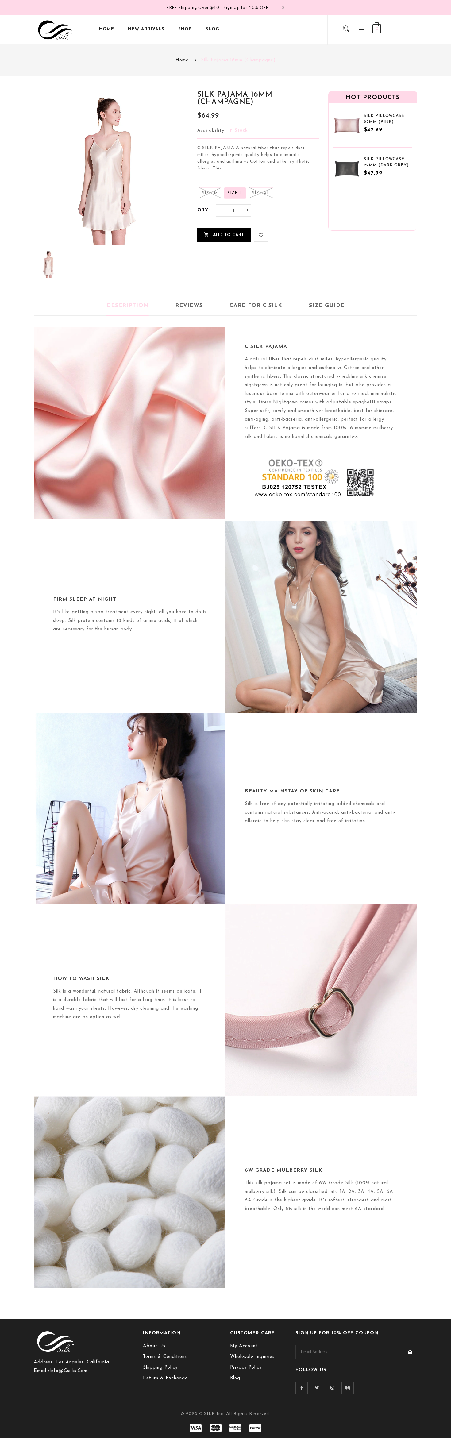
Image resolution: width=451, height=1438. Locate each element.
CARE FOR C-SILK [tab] (255, 306)
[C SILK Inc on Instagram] (332, 1388)
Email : (41, 1371)
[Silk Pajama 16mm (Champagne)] (49, 264)
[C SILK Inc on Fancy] (347, 1388)
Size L (235, 193)
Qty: (203, 210)
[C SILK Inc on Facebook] (301, 1388)
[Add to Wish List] (261, 235)
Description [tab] (127, 306)
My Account (244, 1346)
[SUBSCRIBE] (410, 1352)
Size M (210, 193)
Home (182, 60)
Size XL (261, 193)
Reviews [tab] (189, 306)
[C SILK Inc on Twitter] (317, 1388)
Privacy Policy (246, 1367)
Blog (235, 1378)
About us (154, 1346)
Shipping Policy (160, 1367)
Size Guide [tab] (327, 306)
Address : (45, 1362)
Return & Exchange (165, 1378)
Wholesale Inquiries (252, 1357)
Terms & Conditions (165, 1357)
